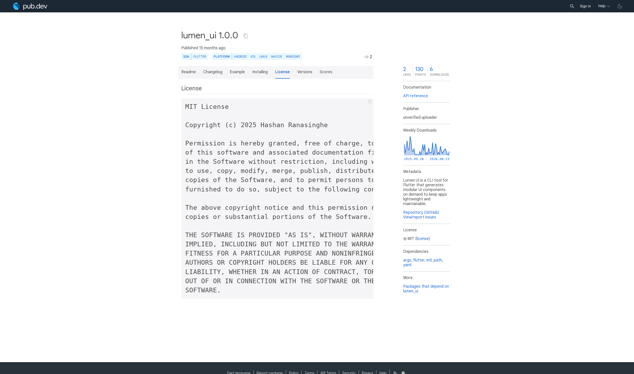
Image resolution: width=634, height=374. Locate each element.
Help (602, 6)
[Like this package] (366, 56)
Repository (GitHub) (421, 212)
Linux (263, 56)
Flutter (199, 56)
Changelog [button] (212, 72)
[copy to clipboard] (370, 101)
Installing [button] (260, 72)
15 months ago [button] (212, 48)
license (423, 238)
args (407, 260)
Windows (293, 56)
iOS (253, 56)
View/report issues (419, 217)
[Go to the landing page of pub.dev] (29, 6)
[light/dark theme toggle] (620, 6)
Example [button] (237, 72)
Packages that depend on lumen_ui (426, 289)
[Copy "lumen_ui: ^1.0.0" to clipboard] (245, 35)
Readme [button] (188, 72)
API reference (415, 96)
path (438, 260)
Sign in (585, 6)
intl (429, 260)
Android (240, 56)
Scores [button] (326, 72)
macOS (276, 56)
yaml (407, 264)
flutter (418, 260)
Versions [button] (304, 72)
